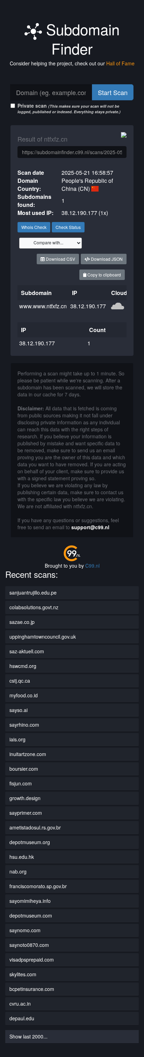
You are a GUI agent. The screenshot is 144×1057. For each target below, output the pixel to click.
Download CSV (60, 259)
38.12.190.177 (88, 306)
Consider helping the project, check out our (72, 63)
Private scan (69, 108)
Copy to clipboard (103, 275)
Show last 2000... (28, 1036)
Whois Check (33, 227)
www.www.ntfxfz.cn (43, 306)
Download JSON (106, 259)
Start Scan (113, 92)
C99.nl (92, 565)
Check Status (68, 227)
